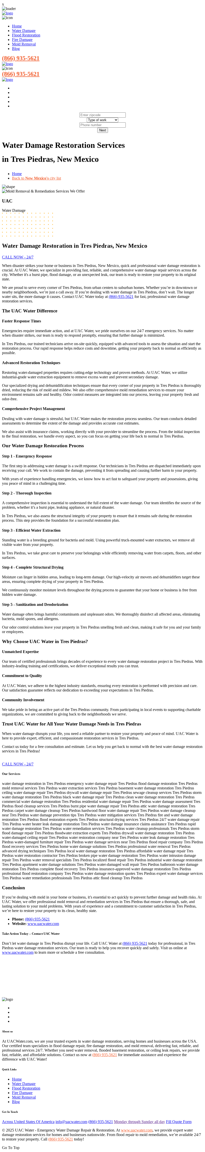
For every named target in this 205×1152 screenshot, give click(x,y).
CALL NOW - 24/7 (18, 257)
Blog (16, 48)
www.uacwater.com (43, 924)
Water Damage (24, 30)
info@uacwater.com (71, 1122)
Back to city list (36, 178)
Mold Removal (24, 44)
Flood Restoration (26, 35)
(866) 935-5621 (21, 58)
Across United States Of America (28, 1122)
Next (102, 130)
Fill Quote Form (179, 1122)
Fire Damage (22, 39)
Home (17, 26)
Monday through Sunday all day (139, 1122)
